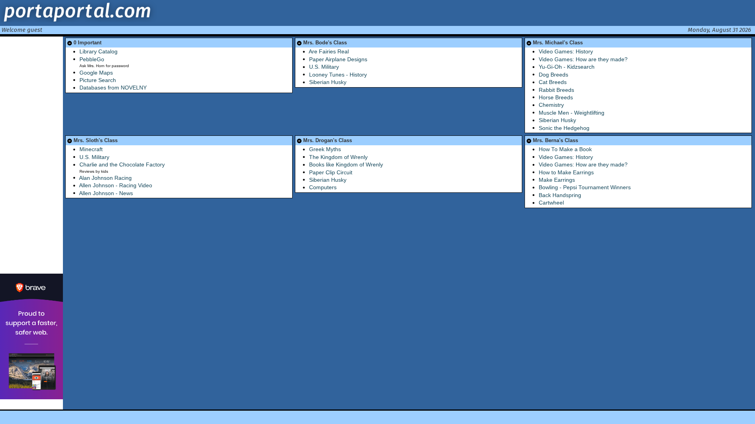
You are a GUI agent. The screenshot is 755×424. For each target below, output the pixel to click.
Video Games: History (566, 52)
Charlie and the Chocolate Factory (122, 165)
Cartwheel (551, 203)
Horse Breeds (556, 98)
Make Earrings (557, 180)
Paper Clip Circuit (330, 172)
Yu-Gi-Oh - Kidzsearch (567, 67)
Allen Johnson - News (106, 193)
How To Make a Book (565, 149)
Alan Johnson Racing (105, 178)
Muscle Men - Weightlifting (571, 113)
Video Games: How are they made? (583, 59)
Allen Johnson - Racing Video (115, 185)
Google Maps (96, 73)
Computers (323, 187)
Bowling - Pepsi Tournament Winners (585, 187)
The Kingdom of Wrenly (338, 157)
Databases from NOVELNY (113, 88)
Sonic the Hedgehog (564, 128)
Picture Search (97, 80)
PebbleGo (91, 59)
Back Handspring (560, 195)
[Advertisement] (31, 154)
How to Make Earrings (566, 172)
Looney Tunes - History (338, 75)
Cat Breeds (553, 82)
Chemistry (551, 105)
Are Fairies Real (329, 52)
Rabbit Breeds (556, 90)
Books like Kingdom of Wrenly (346, 165)
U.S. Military (324, 67)
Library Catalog (98, 52)
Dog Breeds (553, 75)
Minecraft (91, 149)
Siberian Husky (327, 82)
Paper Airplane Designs (338, 59)
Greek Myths (325, 149)
